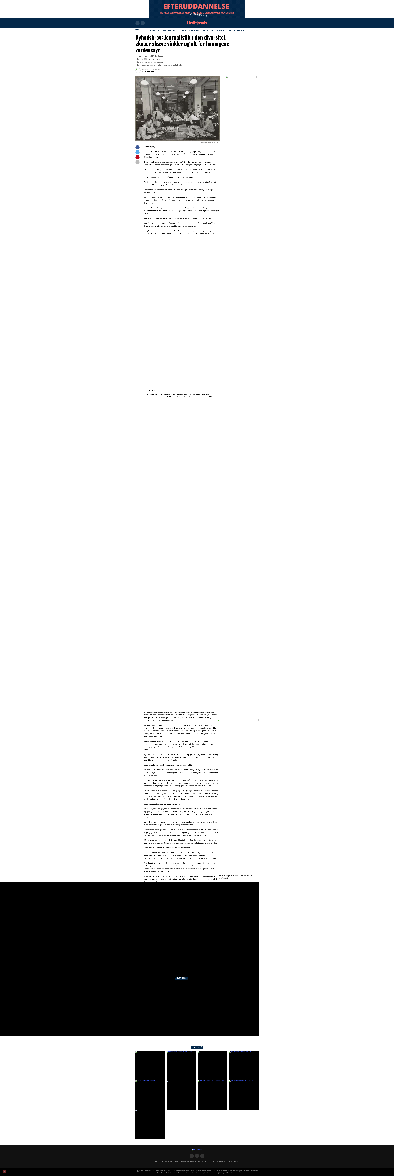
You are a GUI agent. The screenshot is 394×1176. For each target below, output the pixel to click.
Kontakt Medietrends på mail (163, 1162)
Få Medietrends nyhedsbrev (217, 1162)
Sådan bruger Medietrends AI (198, 30)
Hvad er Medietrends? (217, 30)
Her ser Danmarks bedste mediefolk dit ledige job (190, 1162)
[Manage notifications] (4, 1171)
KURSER (152, 30)
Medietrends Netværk (170, 30)
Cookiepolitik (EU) (234, 1162)
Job (159, 30)
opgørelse (196, 200)
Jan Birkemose (149, 71)
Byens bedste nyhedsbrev (236, 30)
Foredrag (183, 30)
